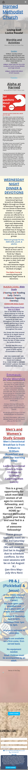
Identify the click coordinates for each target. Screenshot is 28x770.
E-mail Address (5, 745)
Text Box (3, 740)
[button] (14, 713)
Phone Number (5, 749)
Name (2, 736)
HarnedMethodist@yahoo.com (15, 750)
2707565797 (15, 752)
